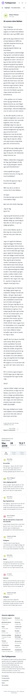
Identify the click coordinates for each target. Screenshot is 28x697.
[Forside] (2, 7)
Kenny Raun (9, 459)
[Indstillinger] (22, 3)
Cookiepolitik (5, 680)
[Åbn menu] (25, 3)
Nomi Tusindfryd (11, 515)
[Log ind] (19, 3)
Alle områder (5, 685)
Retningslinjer (5, 676)
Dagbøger (7, 7)
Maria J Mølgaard (11, 478)
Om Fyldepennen (9, 656)
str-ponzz (9, 574)
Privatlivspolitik (5, 678)
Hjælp (3, 683)
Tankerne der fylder (11, 536)
